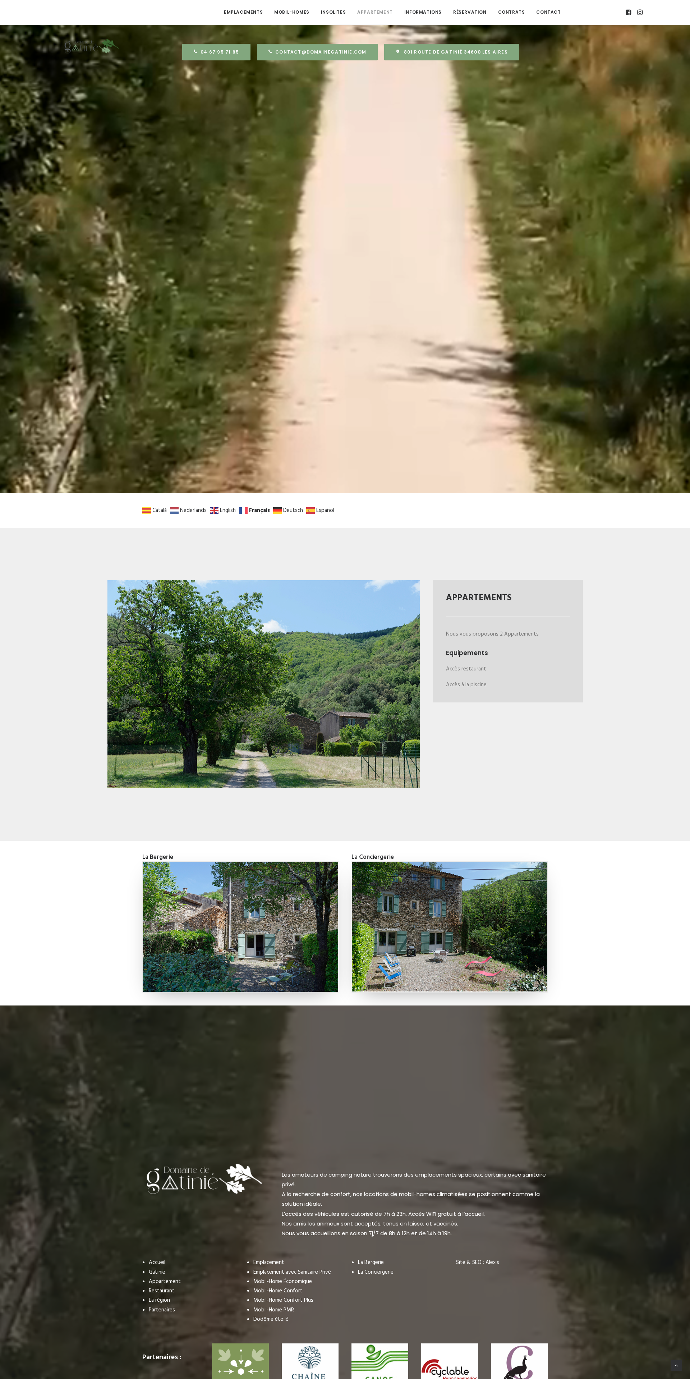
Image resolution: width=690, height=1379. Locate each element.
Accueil (157, 1262)
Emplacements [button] (243, 12)
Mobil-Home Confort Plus (283, 1300)
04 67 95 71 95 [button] (220, 52)
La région (159, 1300)
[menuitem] (243, 12)
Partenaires (162, 1310)
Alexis (492, 1262)
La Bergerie (371, 1262)
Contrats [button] (511, 12)
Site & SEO (469, 1262)
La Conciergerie (376, 1272)
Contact (548, 12)
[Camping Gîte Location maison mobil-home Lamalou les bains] (144, 12)
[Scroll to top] (676, 1365)
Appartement (375, 12)
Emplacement (268, 1262)
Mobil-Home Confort (278, 1291)
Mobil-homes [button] (291, 12)
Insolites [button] (333, 12)
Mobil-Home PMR (273, 1310)
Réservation (470, 12)
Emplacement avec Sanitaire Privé (292, 1272)
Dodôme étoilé (271, 1319)
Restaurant (162, 1291)
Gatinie (157, 1272)
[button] (629, 12)
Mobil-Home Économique (282, 1281)
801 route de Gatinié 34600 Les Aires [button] (456, 52)
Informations (423, 12)
